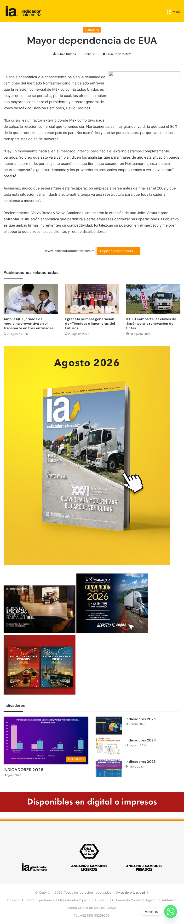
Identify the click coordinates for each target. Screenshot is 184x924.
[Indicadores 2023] (109, 768)
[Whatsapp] (170, 911)
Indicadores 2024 (141, 740)
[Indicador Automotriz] (23, 11)
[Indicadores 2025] (109, 726)
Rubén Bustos (66, 54)
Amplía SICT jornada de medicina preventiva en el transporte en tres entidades (29, 323)
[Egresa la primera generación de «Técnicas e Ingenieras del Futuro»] (92, 299)
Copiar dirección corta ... (118, 251)
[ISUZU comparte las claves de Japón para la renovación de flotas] (153, 299)
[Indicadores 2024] (109, 747)
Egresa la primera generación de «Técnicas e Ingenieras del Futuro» (90, 323)
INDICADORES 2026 (23, 770)
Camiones (92, 30)
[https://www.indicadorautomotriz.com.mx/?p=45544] (87, 564)
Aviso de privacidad (130, 892)
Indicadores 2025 (140, 719)
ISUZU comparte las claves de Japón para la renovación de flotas (151, 323)
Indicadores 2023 (141, 761)
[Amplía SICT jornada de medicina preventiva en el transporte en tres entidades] (31, 299)
